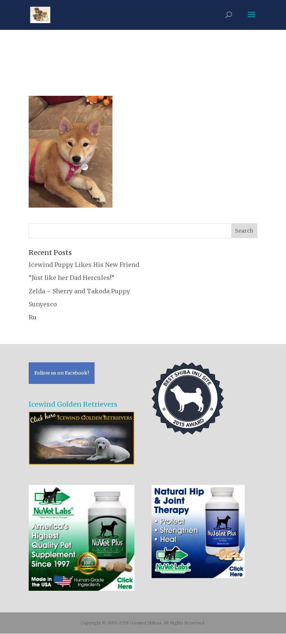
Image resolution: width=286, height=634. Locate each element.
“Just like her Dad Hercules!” (71, 277)
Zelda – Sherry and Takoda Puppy (79, 291)
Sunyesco (43, 304)
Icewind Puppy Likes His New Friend (84, 264)
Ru (32, 317)
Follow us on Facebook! (61, 373)
